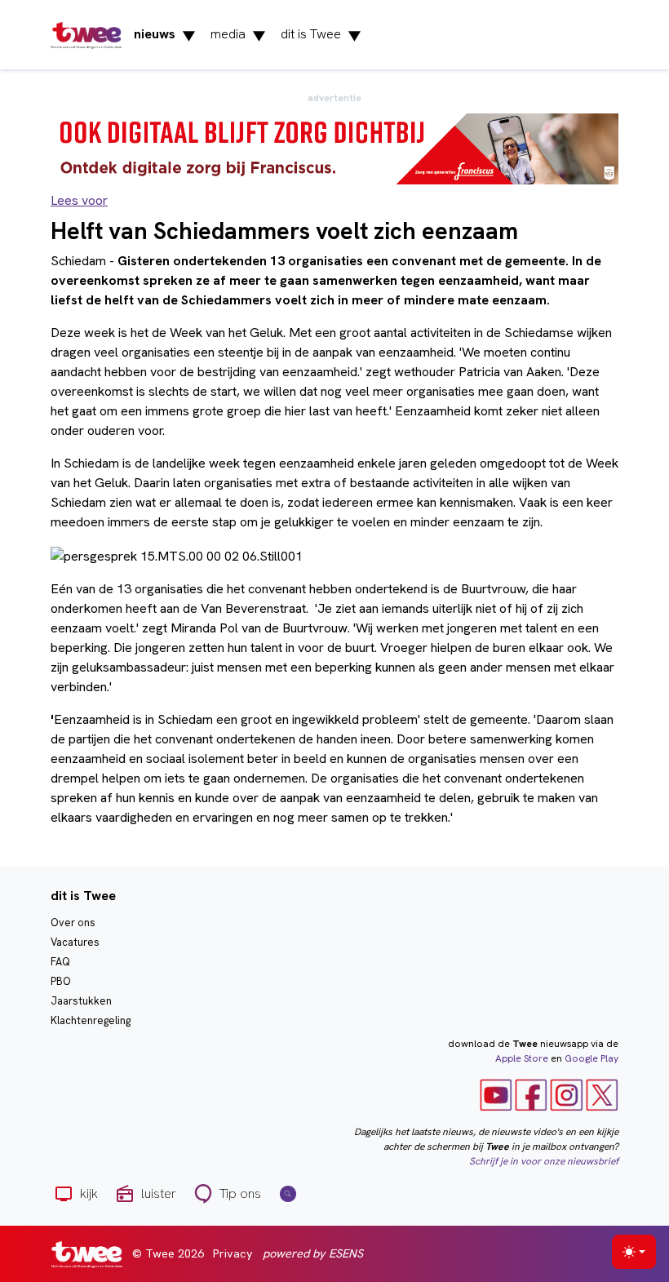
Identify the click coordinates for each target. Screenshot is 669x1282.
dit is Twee (321, 34)
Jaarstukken (81, 1001)
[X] (602, 1094)
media (238, 34)
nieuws (165, 34)
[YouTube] (496, 1094)
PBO (61, 981)
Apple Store (521, 1058)
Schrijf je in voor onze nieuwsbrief (543, 1161)
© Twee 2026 (168, 1253)
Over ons (73, 922)
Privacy (233, 1253)
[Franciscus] (334, 148)
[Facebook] (531, 1094)
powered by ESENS (313, 1253)
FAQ (60, 962)
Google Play (591, 1058)
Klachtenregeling (91, 1020)
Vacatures (75, 942)
